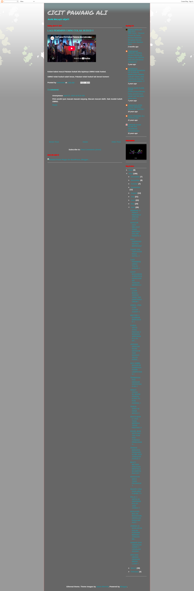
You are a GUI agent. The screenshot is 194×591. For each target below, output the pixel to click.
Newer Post (54, 142)
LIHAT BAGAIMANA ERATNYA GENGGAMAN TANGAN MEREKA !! (136, 278)
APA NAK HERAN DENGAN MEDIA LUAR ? (135, 559)
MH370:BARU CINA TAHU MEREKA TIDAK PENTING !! (136, 422)
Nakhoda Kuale (134, 125)
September (135, 187)
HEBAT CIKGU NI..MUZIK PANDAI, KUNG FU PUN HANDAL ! (135, 396)
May (133, 204)
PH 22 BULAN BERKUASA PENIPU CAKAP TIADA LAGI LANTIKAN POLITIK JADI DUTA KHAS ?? (136, 76)
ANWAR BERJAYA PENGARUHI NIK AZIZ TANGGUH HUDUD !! (136, 453)
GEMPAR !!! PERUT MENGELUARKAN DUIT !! (135, 214)
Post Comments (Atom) (91, 150)
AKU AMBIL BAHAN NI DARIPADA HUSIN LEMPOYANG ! (136, 368)
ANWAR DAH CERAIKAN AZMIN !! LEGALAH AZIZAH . (136, 547)
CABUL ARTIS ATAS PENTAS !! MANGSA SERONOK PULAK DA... (135, 333)
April (133, 207)
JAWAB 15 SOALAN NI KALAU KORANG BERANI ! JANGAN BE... (136, 532)
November (135, 180)
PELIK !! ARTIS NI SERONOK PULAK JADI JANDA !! (135, 502)
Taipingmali (133, 51)
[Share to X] (85, 83)
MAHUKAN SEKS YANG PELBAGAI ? (135, 481)
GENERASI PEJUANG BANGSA (136, 69)
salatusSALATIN (135, 105)
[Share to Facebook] (87, 83)
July (133, 197)
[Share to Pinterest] (89, 83)
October (134, 184)
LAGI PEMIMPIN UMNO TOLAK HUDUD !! (135, 264)
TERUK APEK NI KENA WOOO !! (135, 410)
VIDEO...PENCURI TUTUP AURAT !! (135, 308)
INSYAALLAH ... (134, 118)
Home (85, 142)
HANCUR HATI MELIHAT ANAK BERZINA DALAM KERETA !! (135, 229)
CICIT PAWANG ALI (77, 12)
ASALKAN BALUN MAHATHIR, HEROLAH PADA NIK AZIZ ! (136, 516)
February (135, 572)
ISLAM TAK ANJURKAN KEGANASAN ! (134, 129)
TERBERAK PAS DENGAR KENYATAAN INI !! (136, 382)
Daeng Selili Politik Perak (136, 89)
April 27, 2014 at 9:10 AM (74, 96)
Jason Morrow (102, 587)
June (133, 200)
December (135, 177)
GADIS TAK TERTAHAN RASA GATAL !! (136, 252)
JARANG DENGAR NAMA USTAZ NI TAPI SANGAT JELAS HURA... (135, 352)
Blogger (123, 587)
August (134, 193)
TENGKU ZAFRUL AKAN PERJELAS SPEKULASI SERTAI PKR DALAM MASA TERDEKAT (136, 57)
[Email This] (81, 83)
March (134, 568)
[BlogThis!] (83, 83)
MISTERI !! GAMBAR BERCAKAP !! (135, 318)
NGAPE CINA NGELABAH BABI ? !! (136, 491)
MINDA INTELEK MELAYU (135, 30)
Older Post (116, 142)
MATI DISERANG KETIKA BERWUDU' (136, 242)
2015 (131, 170)
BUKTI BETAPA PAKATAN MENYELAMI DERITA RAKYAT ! (135, 467)
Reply (54, 105)
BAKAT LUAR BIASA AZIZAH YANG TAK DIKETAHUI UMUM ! (136, 295)
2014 (131, 174)
